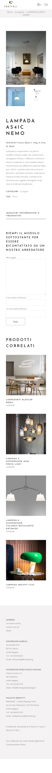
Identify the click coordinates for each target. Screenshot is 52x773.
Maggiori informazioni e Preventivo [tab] (23, 214)
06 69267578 (16, 684)
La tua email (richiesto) (16, 308)
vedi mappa (12, 652)
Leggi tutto (26, 377)
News (8, 630)
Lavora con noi (12, 627)
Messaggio (11, 257)
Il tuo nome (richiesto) (16, 297)
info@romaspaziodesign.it (24, 687)
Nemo (14, 196)
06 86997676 (16, 712)
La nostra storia (13, 623)
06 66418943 (16, 655)
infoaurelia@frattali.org (22, 659)
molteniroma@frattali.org (23, 716)
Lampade (24, 191)
